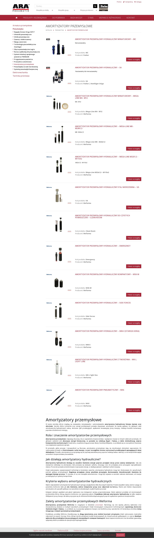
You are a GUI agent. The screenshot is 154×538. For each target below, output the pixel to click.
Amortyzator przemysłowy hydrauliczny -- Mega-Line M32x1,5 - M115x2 (106, 157)
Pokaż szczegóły (134, 59)
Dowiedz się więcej (108, 535)
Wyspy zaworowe (20, 42)
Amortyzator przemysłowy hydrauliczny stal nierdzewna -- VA (107, 187)
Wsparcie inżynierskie (110, 17)
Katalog (49, 30)
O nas (90, 17)
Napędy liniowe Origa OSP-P (24, 32)
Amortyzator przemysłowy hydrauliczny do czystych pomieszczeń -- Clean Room (102, 216)
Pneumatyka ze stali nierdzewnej (26, 67)
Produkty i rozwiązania (35, 17)
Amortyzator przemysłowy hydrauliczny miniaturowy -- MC (105, 39)
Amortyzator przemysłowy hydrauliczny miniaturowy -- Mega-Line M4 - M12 (107, 97)
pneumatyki (99, 505)
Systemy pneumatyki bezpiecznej (26, 69)
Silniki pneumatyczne (21, 37)
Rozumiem (120, 535)
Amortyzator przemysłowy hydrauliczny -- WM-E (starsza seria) (107, 331)
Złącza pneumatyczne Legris (24, 49)
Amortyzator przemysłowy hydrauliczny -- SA (98, 67)
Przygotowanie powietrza (23, 59)
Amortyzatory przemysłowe (24, 64)
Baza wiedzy (76, 17)
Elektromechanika (20, 72)
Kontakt (130, 17)
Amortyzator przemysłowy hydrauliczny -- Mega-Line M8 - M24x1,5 (104, 127)
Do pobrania (58, 17)
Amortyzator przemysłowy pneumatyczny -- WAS (99, 390)
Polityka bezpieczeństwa (82, 530)
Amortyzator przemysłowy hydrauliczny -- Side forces (103, 303)
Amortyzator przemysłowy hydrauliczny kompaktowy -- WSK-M (107, 274)
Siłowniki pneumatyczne (23, 34)
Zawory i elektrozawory (22, 39)
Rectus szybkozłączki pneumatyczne (27, 52)
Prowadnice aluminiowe (23, 62)
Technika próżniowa (21, 76)
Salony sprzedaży (103, 530)
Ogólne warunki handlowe (42, 530)
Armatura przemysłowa (22, 25)
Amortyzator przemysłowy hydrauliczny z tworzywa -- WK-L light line (106, 360)
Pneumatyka (18, 29)
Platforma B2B (63, 530)
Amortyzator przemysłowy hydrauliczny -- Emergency (102, 246)
